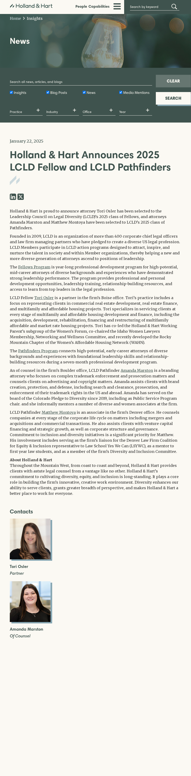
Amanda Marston (137, 370)
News (91, 92)
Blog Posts (58, 92)
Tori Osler (44, 297)
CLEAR (173, 81)
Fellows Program (34, 267)
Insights (34, 18)
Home (15, 18)
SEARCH (173, 98)
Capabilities (99, 6)
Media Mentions (136, 92)
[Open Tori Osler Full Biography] (30, 558)
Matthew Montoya (59, 412)
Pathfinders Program (38, 351)
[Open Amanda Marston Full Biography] (30, 620)
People (81, 6)
